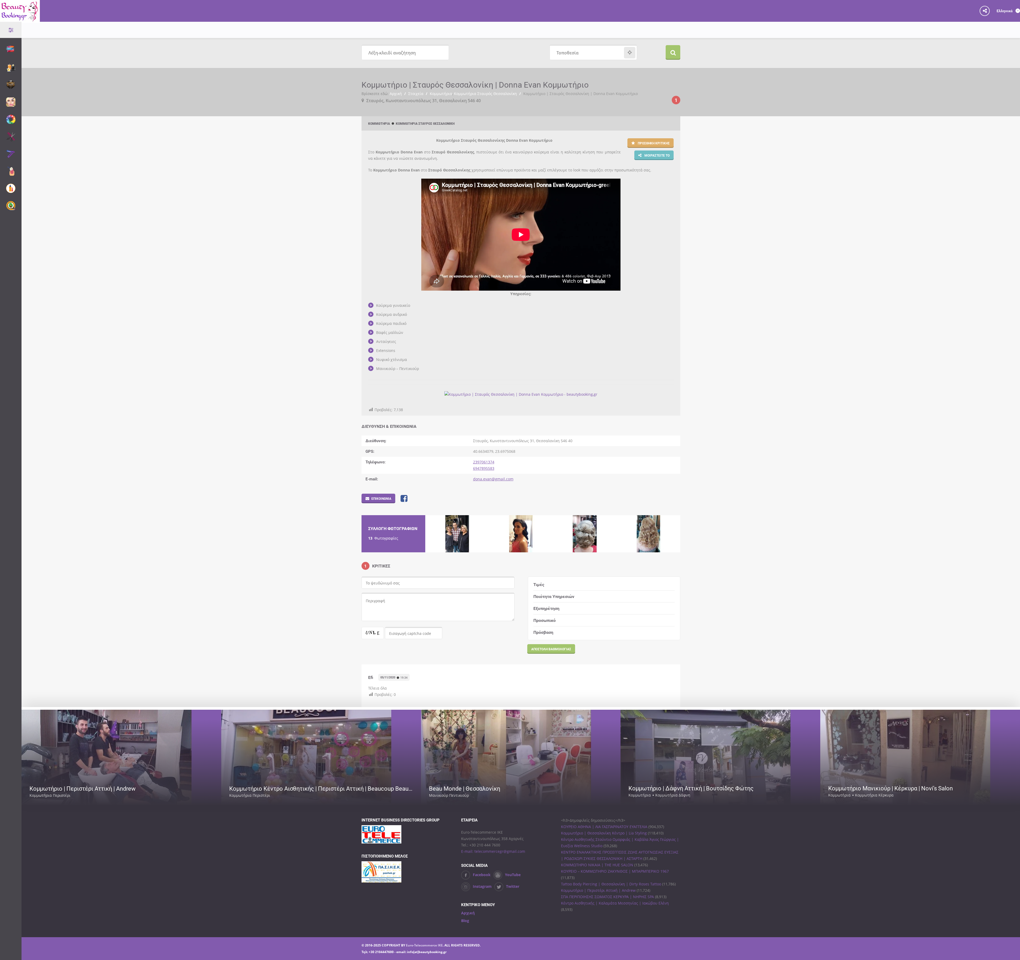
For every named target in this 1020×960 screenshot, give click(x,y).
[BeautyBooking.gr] (20, 19)
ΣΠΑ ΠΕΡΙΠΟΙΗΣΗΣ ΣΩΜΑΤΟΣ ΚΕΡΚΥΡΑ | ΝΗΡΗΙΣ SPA (607, 896)
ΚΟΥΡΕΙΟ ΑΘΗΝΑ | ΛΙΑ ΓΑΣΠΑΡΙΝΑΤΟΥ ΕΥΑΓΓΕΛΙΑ (604, 826)
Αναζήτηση (673, 52)
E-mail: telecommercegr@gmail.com (493, 851)
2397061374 (483, 461)
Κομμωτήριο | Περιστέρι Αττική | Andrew (598, 890)
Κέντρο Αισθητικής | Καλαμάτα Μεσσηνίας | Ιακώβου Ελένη (615, 903)
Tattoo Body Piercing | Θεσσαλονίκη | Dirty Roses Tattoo (611, 883)
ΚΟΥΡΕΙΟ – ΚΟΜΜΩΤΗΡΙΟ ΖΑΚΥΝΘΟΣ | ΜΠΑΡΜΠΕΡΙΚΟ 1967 (615, 871)
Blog (465, 920)
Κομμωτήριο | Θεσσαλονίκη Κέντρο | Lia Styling (604, 833)
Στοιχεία (415, 93)
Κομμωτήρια (441, 93)
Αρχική (396, 93)
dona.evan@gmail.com (493, 478)
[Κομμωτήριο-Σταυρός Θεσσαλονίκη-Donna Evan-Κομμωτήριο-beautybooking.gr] (457, 533)
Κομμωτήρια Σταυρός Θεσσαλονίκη (485, 93)
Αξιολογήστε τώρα (195, 795)
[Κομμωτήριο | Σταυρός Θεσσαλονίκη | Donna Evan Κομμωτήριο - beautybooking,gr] (520, 394)
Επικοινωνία (381, 498)
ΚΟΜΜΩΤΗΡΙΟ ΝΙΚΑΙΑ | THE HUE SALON (597, 864)
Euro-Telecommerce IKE (424, 945)
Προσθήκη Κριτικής (653, 143)
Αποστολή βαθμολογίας (551, 649)
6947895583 (483, 468)
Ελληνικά (1005, 10)
